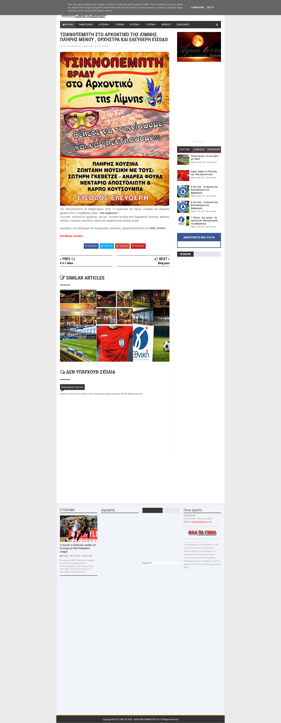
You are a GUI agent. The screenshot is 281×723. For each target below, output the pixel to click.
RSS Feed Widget (199, 141)
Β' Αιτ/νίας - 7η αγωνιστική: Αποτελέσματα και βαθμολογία (204, 189)
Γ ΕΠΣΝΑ (150, 24)
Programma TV (147, 563)
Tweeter (108, 246)
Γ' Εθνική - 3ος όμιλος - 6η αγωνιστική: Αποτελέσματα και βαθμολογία (204, 220)
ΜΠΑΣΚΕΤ (166, 24)
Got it (210, 7)
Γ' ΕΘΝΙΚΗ (119, 24)
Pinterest (139, 246)
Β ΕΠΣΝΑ (134, 24)
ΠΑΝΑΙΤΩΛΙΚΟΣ (86, 24)
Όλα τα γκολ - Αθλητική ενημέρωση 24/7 (140, 719)
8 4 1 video (66, 263)
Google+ (123, 246)
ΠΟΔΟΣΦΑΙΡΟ (183, 24)
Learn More (197, 7)
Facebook (92, 246)
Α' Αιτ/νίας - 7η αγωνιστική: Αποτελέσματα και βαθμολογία (204, 205)
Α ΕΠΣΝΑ (103, 24)
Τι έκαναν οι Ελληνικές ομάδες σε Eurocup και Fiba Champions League (78, 548)
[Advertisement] (82, 479)
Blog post (164, 263)
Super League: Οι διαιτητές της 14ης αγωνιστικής (204, 173)
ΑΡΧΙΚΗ (69, 24)
